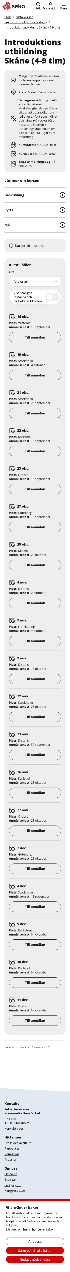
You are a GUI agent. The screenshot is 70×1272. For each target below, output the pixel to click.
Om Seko (10, 1174)
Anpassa (35, 1241)
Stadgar (10, 1180)
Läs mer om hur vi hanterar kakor (30, 1229)
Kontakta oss (14, 1128)
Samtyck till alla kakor (35, 1250)
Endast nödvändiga (35, 1259)
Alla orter (21, 281)
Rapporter (12, 1148)
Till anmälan (35, 337)
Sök (38, 8)
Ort (11, 271)
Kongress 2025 (15, 1191)
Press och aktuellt (17, 1143)
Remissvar (11, 1154)
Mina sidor (50, 8)
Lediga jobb (12, 1185)
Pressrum (11, 1160)
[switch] (35, 297)
